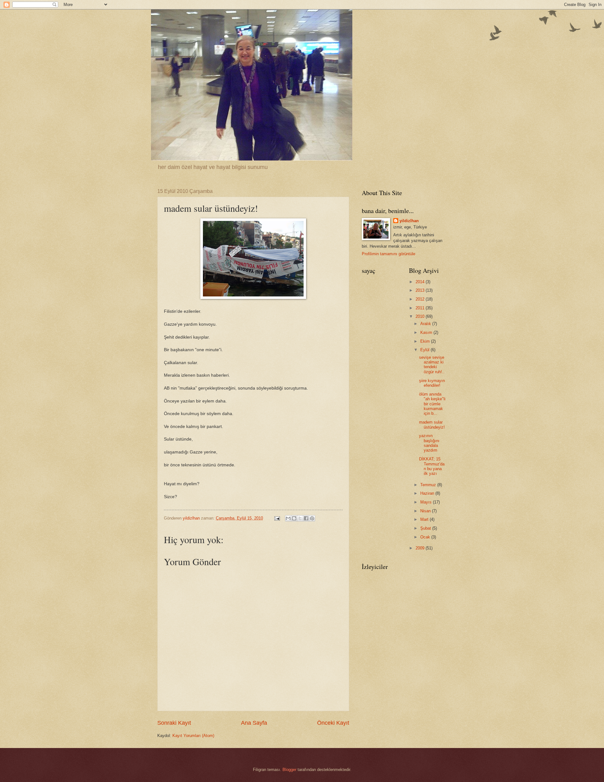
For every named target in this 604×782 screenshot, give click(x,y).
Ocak (425, 537)
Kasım (426, 332)
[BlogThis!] (294, 518)
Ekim (425, 341)
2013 (421, 290)
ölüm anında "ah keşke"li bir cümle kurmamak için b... (432, 404)
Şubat (426, 528)
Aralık (426, 323)
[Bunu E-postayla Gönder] (288, 518)
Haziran (427, 493)
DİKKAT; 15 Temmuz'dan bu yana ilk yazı (432, 466)
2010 (421, 316)
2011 (421, 308)
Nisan (426, 511)
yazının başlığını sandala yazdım (429, 443)
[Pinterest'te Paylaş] (312, 518)
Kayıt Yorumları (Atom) (193, 735)
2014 (421, 281)
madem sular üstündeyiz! (432, 424)
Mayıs (426, 502)
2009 (421, 548)
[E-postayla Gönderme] (276, 518)
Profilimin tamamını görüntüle (388, 253)
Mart (425, 519)
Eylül (425, 349)
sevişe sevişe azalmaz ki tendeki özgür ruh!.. (432, 364)
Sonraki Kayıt (174, 723)
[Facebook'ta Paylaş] (306, 518)
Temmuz (428, 484)
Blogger (289, 769)
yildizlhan (409, 220)
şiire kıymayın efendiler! (432, 383)
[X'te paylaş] (300, 518)
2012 (421, 299)
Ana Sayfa (254, 723)
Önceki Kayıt (333, 723)
